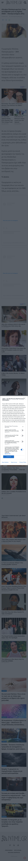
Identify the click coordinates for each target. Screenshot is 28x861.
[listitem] (14, 427)
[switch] (22, 430)
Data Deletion (5, 462)
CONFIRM (8, 456)
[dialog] (14, 430)
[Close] (24, 398)
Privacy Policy (22, 462)
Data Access (14, 462)
